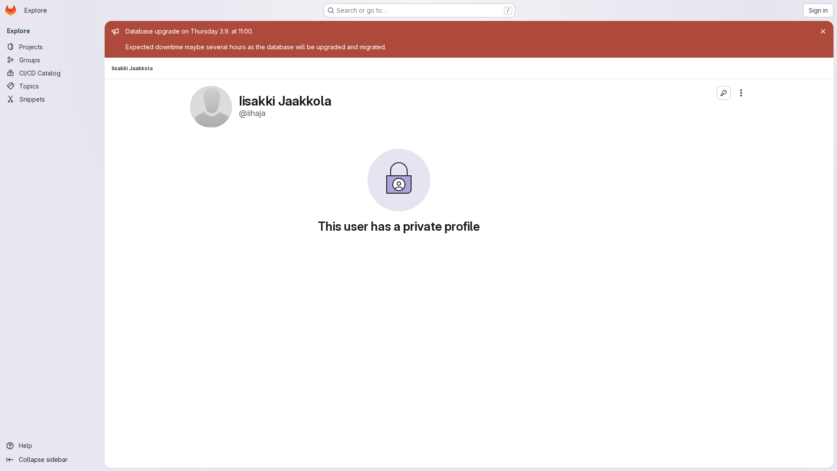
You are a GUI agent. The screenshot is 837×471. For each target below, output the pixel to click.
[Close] (823, 31)
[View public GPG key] (724, 93)
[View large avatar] (211, 106)
